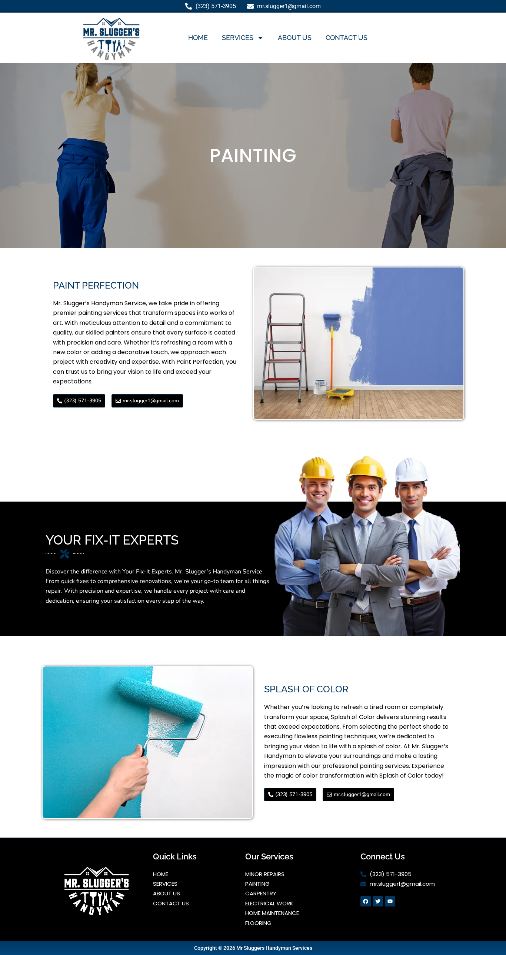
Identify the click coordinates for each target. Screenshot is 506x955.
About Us (295, 37)
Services (237, 37)
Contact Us (346, 37)
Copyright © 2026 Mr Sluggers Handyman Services (253, 948)
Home (198, 37)
